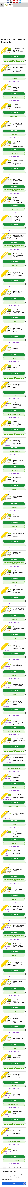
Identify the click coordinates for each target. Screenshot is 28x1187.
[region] (14, 1178)
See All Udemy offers (14, 63)
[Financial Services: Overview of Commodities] (7, 1077)
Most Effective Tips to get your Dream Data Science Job (18, 255)
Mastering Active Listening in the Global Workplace (18, 703)
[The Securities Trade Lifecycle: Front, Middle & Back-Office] (7, 946)
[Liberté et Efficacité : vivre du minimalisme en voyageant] (7, 1133)
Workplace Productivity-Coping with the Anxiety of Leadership (18, 424)
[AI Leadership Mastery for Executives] (7, 816)
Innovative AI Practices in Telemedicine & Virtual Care (19, 926)
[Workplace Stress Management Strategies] (7, 983)
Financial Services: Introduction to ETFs (18, 1037)
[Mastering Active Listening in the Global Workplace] (7, 704)
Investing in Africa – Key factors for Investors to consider (18, 292)
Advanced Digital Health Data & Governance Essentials (19, 647)
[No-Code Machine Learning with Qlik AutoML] (7, 126)
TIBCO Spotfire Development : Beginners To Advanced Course (17, 200)
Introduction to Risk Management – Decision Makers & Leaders (18, 591)
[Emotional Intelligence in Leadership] (7, 1058)
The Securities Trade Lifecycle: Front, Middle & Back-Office (18, 945)
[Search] (25, 5)
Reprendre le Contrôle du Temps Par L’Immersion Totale (18, 1094)
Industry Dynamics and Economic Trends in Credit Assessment (18, 684)
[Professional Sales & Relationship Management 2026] (7, 872)
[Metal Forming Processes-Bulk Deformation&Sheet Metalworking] (7, 405)
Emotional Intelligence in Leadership (18, 1056)
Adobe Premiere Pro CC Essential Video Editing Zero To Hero (18, 759)
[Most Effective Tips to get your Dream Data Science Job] (7, 256)
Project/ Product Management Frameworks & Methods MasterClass (18, 144)
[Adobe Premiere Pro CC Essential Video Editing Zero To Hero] (7, 760)
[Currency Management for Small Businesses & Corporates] (7, 610)
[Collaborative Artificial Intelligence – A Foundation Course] (7, 51)
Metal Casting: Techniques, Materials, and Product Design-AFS (18, 442)
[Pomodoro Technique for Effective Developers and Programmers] (7, 70)
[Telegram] (20, 1)
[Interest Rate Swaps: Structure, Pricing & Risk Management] (7, 909)
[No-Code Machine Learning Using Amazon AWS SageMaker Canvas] (7, 219)
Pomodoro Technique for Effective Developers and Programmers (18, 69)
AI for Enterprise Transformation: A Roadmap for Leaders (18, 665)
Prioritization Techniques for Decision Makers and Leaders (18, 312)
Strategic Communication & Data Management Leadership (17, 834)
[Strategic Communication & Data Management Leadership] (7, 834)
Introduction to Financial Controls (17, 366)
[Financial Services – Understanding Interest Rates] (7, 629)
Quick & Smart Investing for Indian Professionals (18, 852)
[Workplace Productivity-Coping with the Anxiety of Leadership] (7, 424)
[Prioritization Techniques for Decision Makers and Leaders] (7, 312)
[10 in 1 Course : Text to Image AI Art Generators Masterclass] (7, 88)
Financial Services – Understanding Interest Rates (18, 628)
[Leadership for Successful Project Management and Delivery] (7, 1021)
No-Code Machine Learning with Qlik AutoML (17, 125)
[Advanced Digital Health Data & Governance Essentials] (7, 648)
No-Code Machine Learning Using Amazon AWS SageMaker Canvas (18, 219)
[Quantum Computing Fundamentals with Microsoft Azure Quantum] (7, 163)
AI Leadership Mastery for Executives (18, 814)
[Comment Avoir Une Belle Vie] (7, 1151)
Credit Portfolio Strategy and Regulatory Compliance (17, 778)
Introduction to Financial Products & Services (18, 330)
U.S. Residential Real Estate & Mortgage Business (18, 964)
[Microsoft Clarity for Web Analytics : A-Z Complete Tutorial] (7, 275)
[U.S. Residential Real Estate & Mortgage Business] (7, 965)
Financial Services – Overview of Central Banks (18, 386)
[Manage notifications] (24, 1183)
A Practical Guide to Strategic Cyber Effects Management (19, 740)
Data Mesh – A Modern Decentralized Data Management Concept (18, 107)
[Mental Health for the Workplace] (7, 499)
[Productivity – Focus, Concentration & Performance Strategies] (7, 480)
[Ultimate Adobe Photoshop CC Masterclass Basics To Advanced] (7, 797)
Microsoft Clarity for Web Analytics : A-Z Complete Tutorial (18, 274)
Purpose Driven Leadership (17, 553)
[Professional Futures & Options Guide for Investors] (7, 890)
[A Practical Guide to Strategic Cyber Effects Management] (7, 741)
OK (14, 1183)
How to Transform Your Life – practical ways (18, 572)
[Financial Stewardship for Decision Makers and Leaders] (7, 536)
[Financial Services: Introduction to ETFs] (7, 1039)
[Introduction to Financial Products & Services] (7, 331)
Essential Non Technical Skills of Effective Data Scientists (17, 181)
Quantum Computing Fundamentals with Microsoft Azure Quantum (18, 163)
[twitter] (11, 1)
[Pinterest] (17, 1)
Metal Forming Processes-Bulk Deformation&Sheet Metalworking (18, 405)
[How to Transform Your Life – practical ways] (7, 573)
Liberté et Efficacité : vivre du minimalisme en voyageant (18, 1132)
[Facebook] (8, 1)
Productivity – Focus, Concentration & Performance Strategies (18, 480)
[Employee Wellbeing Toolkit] (7, 1114)
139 (15, 1168)
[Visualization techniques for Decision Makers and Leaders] (7, 1002)
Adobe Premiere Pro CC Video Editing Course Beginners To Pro (18, 722)
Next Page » (20, 1168)
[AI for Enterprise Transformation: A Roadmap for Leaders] (7, 666)
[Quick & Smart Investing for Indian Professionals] (7, 853)
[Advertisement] (14, 23)
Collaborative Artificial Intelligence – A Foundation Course (18, 50)
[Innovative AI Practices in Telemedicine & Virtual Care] (7, 927)
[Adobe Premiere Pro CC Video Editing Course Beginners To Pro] (7, 722)
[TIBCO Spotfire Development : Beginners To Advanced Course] (7, 200)
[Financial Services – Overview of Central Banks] (7, 387)
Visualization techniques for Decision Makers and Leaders (18, 1002)
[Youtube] (14, 1)
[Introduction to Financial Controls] (7, 368)
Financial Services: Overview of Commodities (17, 1076)
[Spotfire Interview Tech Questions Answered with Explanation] (7, 237)
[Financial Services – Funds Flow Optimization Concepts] (7, 517)
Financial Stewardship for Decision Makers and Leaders (18, 535)
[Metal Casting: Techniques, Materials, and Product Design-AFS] (7, 443)
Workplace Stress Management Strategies (17, 982)
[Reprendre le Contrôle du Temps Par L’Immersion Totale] (7, 1095)
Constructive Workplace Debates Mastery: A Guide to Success (18, 461)
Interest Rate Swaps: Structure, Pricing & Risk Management (18, 908)
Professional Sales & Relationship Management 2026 (18, 871)
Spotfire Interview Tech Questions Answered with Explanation (18, 236)
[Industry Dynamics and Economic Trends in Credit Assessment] (7, 685)
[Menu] (2, 5)
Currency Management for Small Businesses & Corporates (18, 609)
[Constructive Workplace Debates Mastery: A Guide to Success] (7, 461)
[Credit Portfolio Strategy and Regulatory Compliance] (7, 778)
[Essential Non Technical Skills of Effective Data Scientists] (7, 182)
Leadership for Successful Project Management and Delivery (17, 1020)
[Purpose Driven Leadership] (7, 555)
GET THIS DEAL (14, 56)
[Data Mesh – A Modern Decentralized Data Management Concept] (7, 107)
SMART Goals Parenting (16, 347)
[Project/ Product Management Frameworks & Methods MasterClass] (7, 144)
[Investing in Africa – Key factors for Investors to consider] (7, 293)
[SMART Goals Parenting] (7, 349)
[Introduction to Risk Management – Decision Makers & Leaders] (7, 592)
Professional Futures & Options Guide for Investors (18, 889)
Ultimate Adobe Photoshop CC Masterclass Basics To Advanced (19, 797)
